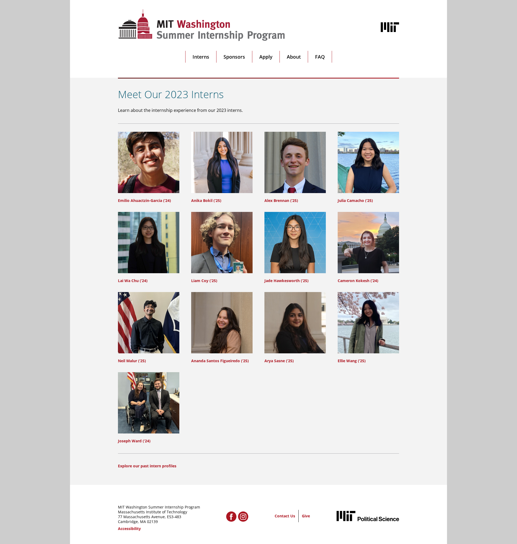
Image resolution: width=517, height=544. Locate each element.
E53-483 (174, 516)
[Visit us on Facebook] (231, 516)
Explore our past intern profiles (147, 465)
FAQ (320, 57)
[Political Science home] (368, 516)
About (294, 57)
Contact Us (285, 515)
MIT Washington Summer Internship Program (159, 507)
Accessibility (129, 528)
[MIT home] (390, 27)
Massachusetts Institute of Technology (152, 511)
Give (306, 515)
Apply (266, 57)
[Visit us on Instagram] (243, 516)
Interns (201, 57)
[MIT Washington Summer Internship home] (201, 25)
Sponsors (234, 57)
